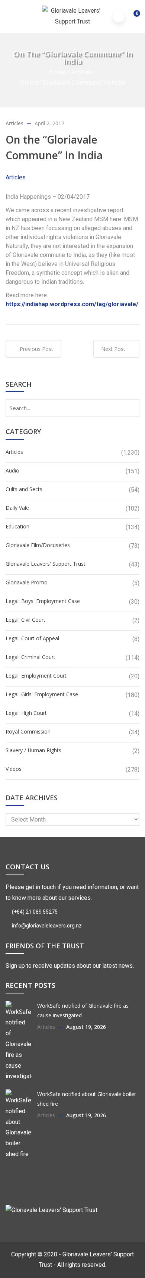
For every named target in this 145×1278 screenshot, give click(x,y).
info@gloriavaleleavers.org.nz (46, 926)
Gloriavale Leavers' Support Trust (46, 563)
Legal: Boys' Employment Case (43, 601)
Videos (14, 768)
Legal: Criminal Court (30, 656)
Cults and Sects (24, 489)
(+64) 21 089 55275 (34, 912)
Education (17, 526)
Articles (81, 72)
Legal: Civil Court (25, 619)
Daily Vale (17, 507)
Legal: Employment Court (36, 675)
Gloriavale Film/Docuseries (38, 545)
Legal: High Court (26, 712)
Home (57, 72)
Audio (12, 470)
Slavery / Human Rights (33, 750)
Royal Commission (28, 731)
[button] (132, 17)
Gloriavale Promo (27, 582)
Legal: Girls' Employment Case (42, 694)
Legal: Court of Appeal (32, 638)
